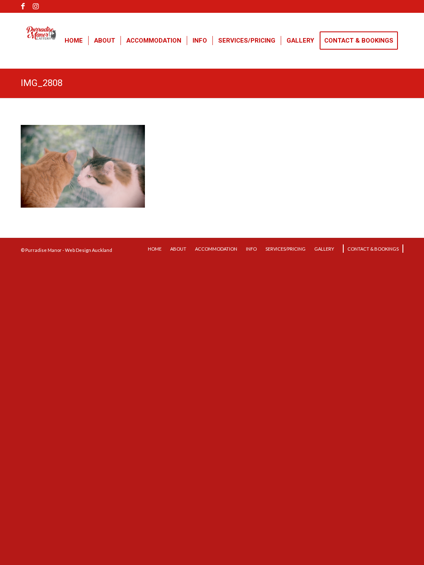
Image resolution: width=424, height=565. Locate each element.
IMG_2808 (42, 83)
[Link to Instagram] (35, 6)
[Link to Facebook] (23, 6)
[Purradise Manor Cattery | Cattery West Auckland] (42, 51)
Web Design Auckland (88, 250)
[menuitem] (73, 41)
